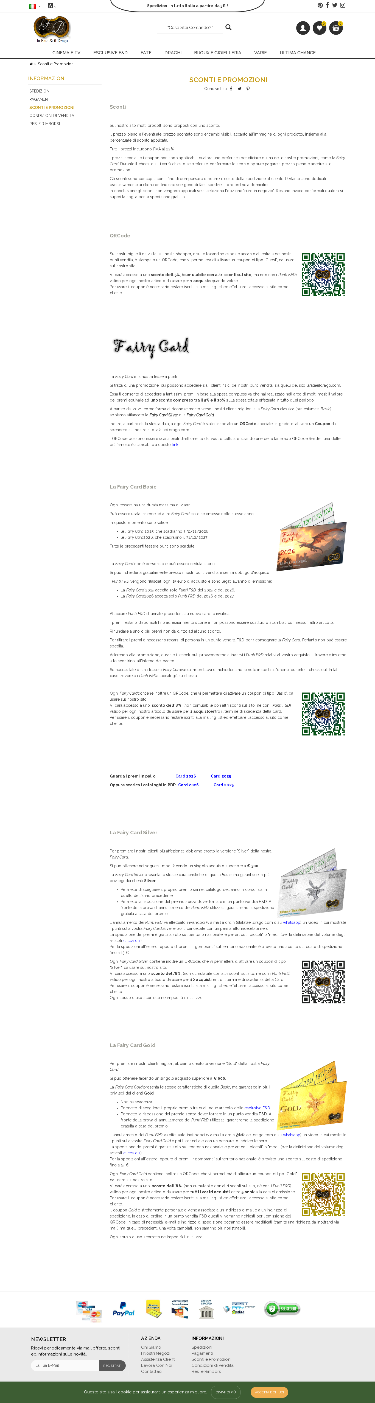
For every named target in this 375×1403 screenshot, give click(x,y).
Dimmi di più (226, 1392)
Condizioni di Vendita (51, 115)
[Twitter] (239, 88)
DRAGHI (172, 52)
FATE (146, 52)
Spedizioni (39, 91)
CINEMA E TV (66, 52)
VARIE (260, 52)
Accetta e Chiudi (269, 1392)
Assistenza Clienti (158, 1359)
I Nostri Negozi (155, 1353)
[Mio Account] (303, 28)
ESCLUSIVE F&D (110, 52)
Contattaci (151, 1371)
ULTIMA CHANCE (298, 52)
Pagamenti (40, 99)
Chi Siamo (151, 1347)
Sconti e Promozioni (56, 64)
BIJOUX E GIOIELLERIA (217, 52)
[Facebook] (231, 88)
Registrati (112, 1366)
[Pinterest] (248, 88)
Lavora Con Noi (156, 1365)
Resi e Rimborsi (44, 124)
